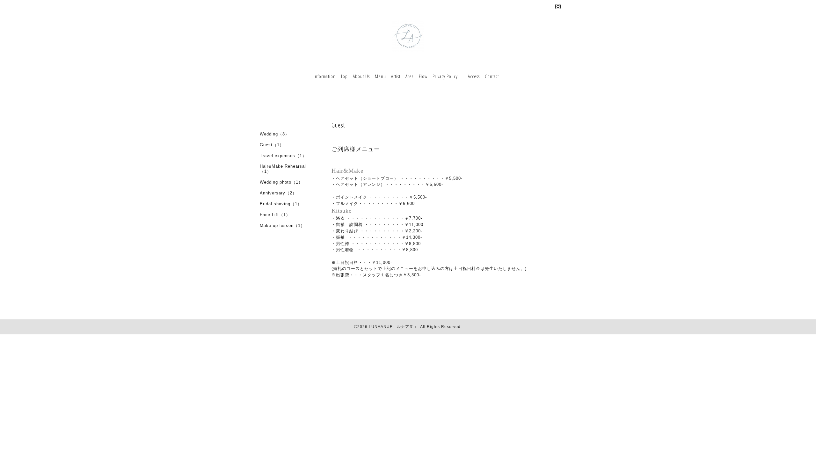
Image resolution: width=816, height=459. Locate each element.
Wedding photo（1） (281, 182)
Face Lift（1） (275, 214)
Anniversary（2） (278, 193)
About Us (361, 76)
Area (409, 76)
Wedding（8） (274, 134)
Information (325, 76)
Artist (395, 76)
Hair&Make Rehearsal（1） (283, 169)
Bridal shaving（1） (281, 203)
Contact (492, 76)
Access (474, 76)
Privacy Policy (445, 76)
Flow (423, 76)
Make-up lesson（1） (282, 225)
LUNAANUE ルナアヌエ (393, 326)
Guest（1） (272, 144)
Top (344, 76)
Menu (380, 76)
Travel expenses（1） (283, 155)
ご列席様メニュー (356, 149)
